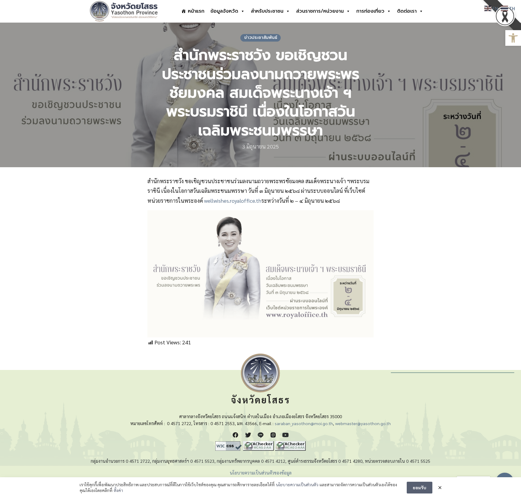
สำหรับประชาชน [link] (267, 11)
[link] (513, 38)
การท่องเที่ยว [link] (370, 11)
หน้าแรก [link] (196, 11)
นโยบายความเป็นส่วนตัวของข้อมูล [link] (261, 472)
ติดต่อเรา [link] (407, 11)
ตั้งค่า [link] (118, 490)
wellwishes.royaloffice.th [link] (232, 200)
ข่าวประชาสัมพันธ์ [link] (260, 37)
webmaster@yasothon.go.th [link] (363, 423)
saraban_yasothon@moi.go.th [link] (304, 423)
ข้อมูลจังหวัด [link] (224, 11)
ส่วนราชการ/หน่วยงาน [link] (320, 11)
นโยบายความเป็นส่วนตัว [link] (297, 484)
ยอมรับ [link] (419, 487)
